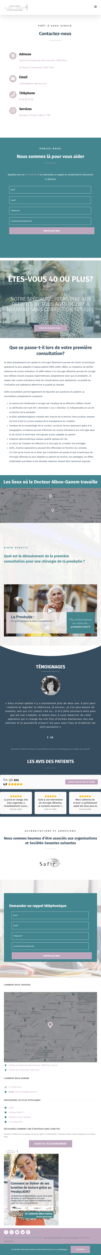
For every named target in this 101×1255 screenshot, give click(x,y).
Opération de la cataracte (20, 1117)
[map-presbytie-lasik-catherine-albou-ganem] (50, 489)
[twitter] (11, 1232)
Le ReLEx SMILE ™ (16, 1112)
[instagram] (28, 1232)
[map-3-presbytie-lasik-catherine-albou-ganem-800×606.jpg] (50, 993)
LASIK (11, 1107)
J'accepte (80, 1249)
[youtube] (17, 1232)
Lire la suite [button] (16, 809)
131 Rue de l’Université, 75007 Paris (24, 1070)
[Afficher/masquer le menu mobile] (95, 6)
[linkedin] (23, 1232)
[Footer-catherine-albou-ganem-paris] (31, 1149)
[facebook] (6, 1232)
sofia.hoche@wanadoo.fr (26, 1092)
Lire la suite (55, 1249)
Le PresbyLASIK (15, 1122)
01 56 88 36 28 (15, 1087)
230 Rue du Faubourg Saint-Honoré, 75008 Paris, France (33, 1065)
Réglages (64, 1249)
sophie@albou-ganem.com (33, 83)
